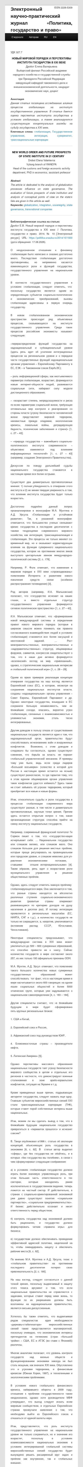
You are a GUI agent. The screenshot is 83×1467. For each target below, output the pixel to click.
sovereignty (59, 205)
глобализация (42, 131)
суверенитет (64, 135)
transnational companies (38, 209)
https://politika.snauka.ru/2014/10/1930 (50, 237)
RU (45, 37)
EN (54, 37)
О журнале (17, 37)
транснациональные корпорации (29, 139)
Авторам (33, 37)
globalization (31, 205)
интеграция (40, 135)
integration (45, 205)
